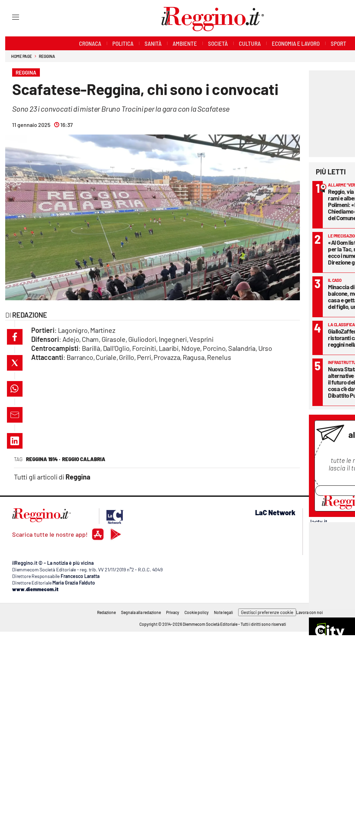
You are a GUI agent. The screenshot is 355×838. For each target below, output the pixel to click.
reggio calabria (83, 459)
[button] (15, 336)
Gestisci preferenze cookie (267, 612)
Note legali (223, 612)
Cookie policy (196, 612)
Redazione (106, 612)
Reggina (47, 56)
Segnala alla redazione (141, 612)
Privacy (172, 612)
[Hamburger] (9, 17)
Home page (21, 56)
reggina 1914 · (43, 459)
